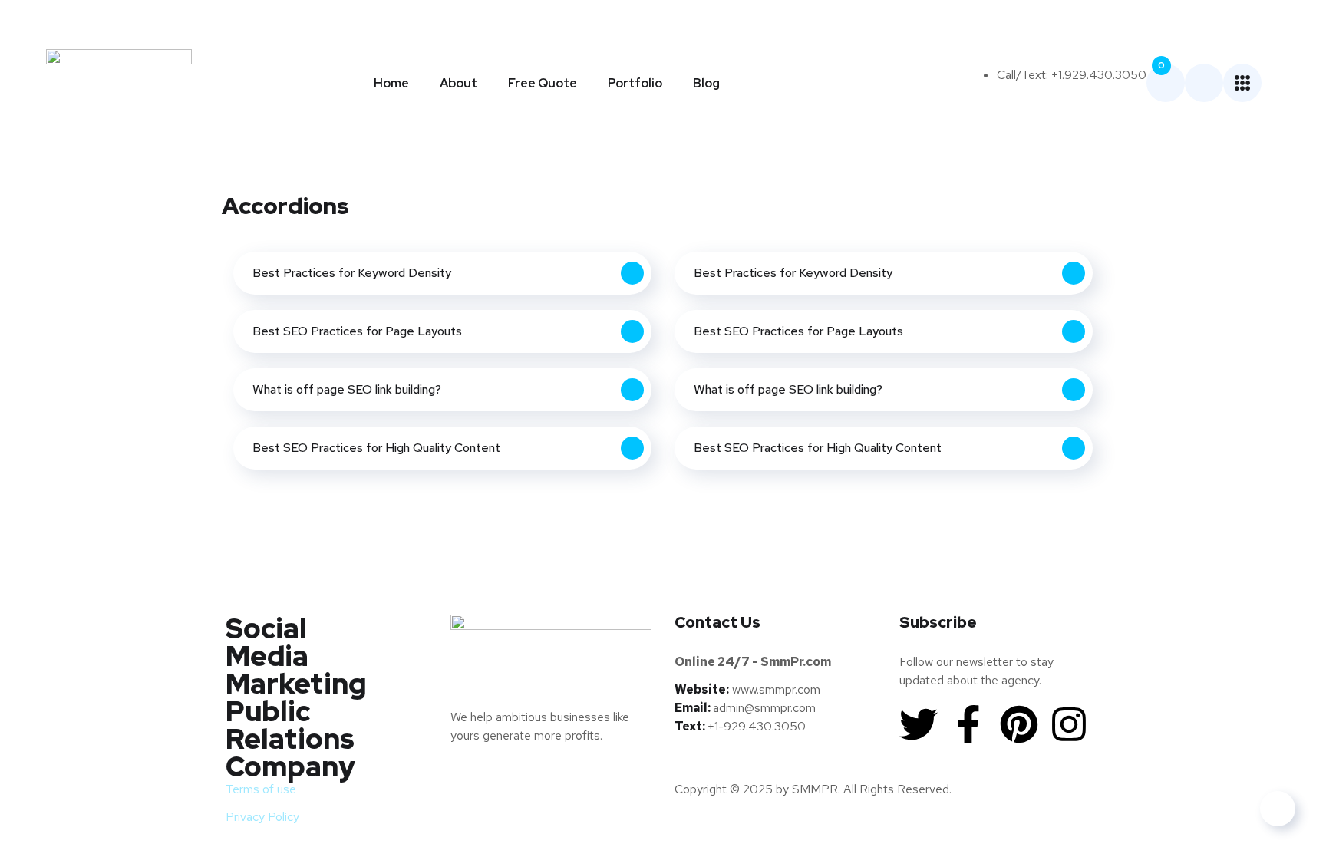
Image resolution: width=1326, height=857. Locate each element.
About (458, 83)
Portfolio (635, 83)
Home (391, 83)
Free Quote (542, 83)
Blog (706, 83)
